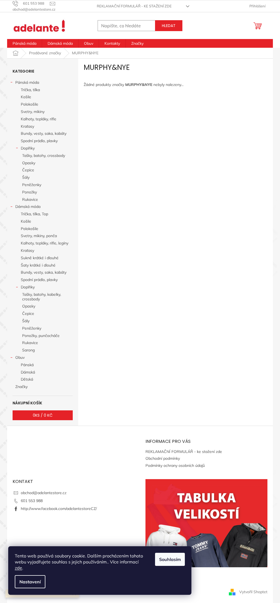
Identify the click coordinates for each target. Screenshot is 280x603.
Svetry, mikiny (33, 111)
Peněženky (31, 184)
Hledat (169, 25)
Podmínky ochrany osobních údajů (175, 465)
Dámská (28, 372)
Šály (26, 177)
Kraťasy (27, 126)
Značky (21, 386)
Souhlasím (170, 559)
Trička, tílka (30, 89)
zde (18, 568)
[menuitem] (24, 43)
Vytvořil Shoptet (253, 591)
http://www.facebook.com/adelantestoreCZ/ (59, 508)
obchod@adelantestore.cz (43, 492)
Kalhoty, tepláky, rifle (38, 119)
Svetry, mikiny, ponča (39, 235)
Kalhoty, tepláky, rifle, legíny (44, 243)
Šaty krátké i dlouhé (38, 265)
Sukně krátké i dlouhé (40, 257)
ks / (42, 415)
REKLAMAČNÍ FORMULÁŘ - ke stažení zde (134, 6)
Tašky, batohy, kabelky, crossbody (41, 297)
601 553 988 (32, 500)
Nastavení (30, 581)
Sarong (28, 350)
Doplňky (28, 148)
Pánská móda (27, 82)
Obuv (20, 357)
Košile (26, 96)
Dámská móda (27, 206)
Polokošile (29, 104)
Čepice (28, 170)
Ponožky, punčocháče (41, 335)
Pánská (27, 364)
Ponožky (29, 192)
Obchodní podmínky (162, 458)
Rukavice (30, 199)
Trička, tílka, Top (34, 213)
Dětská (27, 379)
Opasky (28, 162)
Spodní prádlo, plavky (39, 140)
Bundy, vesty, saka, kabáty (43, 133)
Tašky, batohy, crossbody (43, 155)
